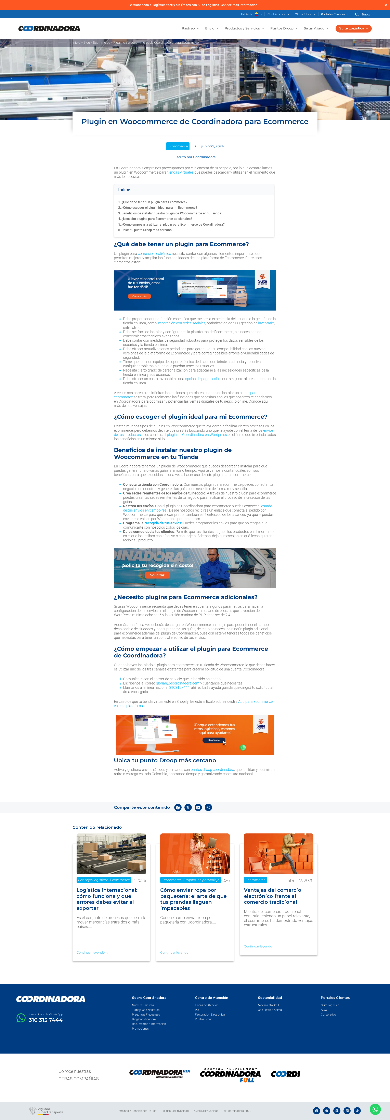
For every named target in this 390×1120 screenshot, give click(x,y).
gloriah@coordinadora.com (177, 683)
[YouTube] (336, 1111)
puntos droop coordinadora (212, 769)
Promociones (140, 1028)
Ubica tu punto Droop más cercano (146, 230)
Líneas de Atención (207, 1005)
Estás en (247, 14)
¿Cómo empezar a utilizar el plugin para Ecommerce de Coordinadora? (173, 224)
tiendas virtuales (180, 172)
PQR (197, 1009)
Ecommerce (101, 43)
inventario (266, 323)
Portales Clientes (333, 14)
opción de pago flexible (203, 379)
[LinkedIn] (347, 1111)
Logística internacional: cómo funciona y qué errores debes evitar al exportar (107, 899)
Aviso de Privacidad (206, 1110)
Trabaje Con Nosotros (145, 1009)
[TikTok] (357, 1111)
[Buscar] (363, 14)
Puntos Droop (282, 28)
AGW (324, 1009)
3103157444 (179, 687)
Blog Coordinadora (144, 1019)
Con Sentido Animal (270, 1009)
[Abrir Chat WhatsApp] (375, 1109)
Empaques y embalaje (201, 880)
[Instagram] (316, 1111)
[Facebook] (326, 1111)
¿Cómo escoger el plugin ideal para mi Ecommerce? (159, 208)
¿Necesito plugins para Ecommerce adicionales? (156, 219)
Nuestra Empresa (143, 1005)
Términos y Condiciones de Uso (136, 1110)
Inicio (76, 43)
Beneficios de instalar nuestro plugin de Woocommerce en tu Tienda (171, 213)
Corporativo (328, 1014)
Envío (209, 28)
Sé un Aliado (314, 28)
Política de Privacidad (175, 1110)
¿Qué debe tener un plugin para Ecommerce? (154, 202)
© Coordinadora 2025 (237, 1110)
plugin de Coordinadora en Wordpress (197, 434)
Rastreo (188, 28)
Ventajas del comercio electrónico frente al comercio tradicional (272, 896)
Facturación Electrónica (210, 1014)
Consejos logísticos (93, 880)
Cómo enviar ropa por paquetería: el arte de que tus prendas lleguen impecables (193, 899)
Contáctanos (277, 14)
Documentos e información (149, 1023)
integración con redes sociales (181, 323)
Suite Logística (351, 28)
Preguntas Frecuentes (146, 1014)
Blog (86, 43)
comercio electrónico (154, 253)
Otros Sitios (303, 14)
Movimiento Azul (268, 1005)
